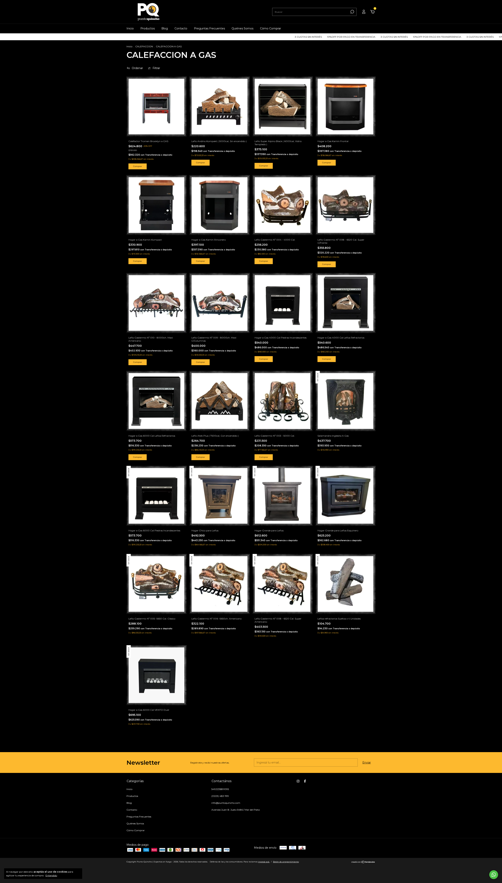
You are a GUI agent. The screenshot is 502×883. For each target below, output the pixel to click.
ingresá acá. (264, 861)
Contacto (181, 28)
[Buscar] (352, 12)
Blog (164, 28)
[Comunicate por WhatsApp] (493, 874)
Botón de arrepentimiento (286, 861)
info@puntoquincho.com (225, 802)
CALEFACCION (144, 46)
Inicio (130, 28)
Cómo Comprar (270, 28)
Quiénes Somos (242, 28)
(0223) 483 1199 (220, 796)
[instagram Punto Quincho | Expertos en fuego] (298, 781)
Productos (147, 28)
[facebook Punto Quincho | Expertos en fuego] (304, 781)
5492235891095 (220, 789)
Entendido (51, 875)
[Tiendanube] (363, 862)
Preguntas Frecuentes (209, 28)
